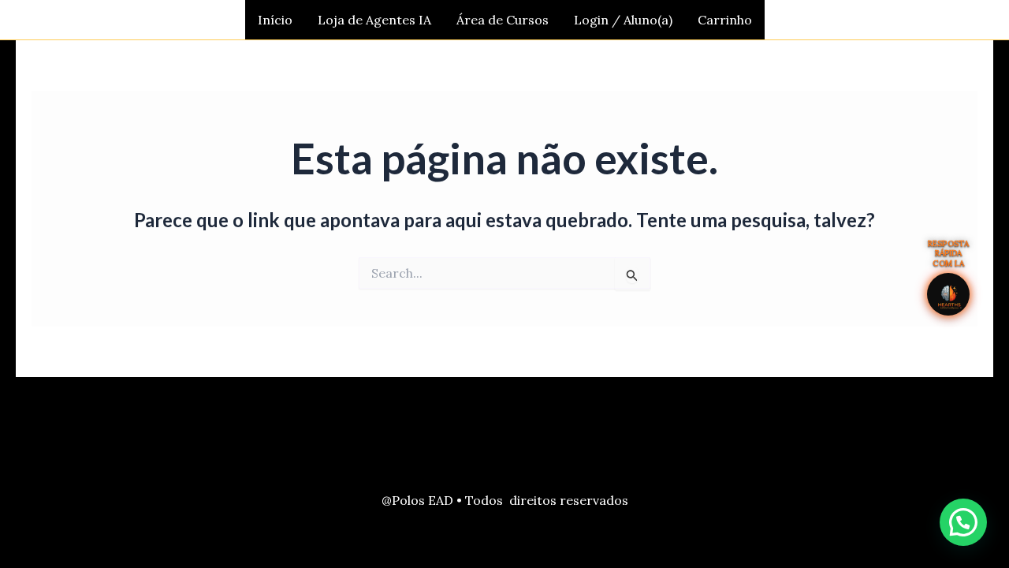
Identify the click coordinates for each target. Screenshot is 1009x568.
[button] (963, 522)
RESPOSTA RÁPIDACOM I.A (949, 253)
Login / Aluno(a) (623, 20)
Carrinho (725, 20)
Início (275, 20)
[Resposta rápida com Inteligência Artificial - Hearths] (948, 294)
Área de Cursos (502, 20)
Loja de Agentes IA (374, 20)
